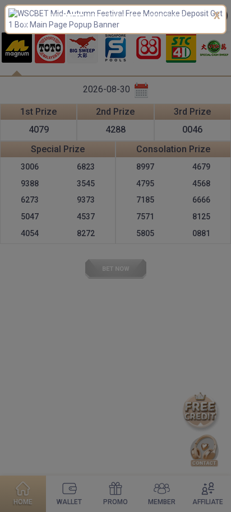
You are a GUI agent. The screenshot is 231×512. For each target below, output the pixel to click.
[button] (24, 22)
